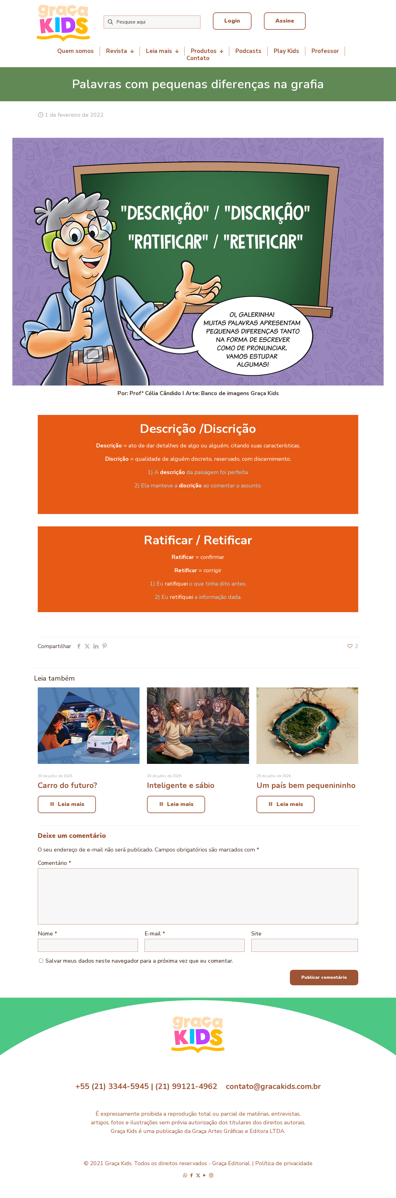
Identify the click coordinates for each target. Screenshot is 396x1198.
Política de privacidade (283, 1163)
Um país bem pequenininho (305, 785)
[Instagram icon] (211, 1175)
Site (256, 933)
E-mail (154, 933)
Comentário (54, 863)
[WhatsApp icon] (185, 1175)
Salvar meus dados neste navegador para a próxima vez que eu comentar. (139, 961)
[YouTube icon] (204, 1175)
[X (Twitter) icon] (198, 1175)
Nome (47, 933)
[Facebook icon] (191, 1175)
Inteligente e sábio (180, 785)
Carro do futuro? (67, 785)
